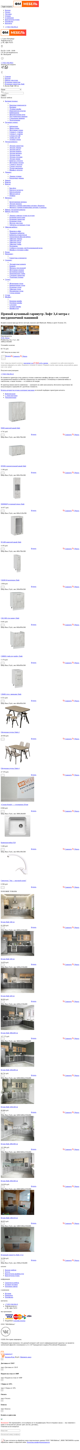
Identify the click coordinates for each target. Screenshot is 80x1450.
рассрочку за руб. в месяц (36, 363)
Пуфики (12, 195)
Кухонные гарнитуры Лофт (14, 84)
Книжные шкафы (15, 301)
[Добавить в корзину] (3, 357)
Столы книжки (14, 293)
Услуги (7, 1272)
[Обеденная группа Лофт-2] (17, 729)
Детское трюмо (14, 159)
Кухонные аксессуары (17, 217)
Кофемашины (14, 113)
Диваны (8, 172)
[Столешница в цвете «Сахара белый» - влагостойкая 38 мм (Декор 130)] (17, 801)
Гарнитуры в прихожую (18, 258)
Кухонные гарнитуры (12, 82)
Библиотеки (13, 126)
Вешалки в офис (15, 231)
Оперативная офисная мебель (20, 237)
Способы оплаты (19, 1321)
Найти (3, 95)
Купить (8, 356)
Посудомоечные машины (18, 116)
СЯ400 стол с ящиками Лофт (11, 694)
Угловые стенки (15, 139)
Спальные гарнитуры (17, 275)
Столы (8, 279)
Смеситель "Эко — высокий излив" (13, 880)
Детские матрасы (15, 153)
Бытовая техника (11, 101)
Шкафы (8, 297)
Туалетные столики (16, 277)
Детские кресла (14, 149)
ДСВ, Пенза (5, 338)
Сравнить (16, 356)
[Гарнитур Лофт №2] (17, 955)
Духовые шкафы (15, 109)
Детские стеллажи (15, 157)
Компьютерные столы (17, 285)
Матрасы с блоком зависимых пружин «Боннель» (27, 205)
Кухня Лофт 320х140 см (9, 1107)
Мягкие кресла (14, 194)
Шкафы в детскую (15, 170)
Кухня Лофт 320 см (7, 959)
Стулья (7, 295)
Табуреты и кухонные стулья (19, 225)
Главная (8, 76)
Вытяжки (12, 107)
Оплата (7, 12)
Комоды (8, 182)
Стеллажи (13, 305)
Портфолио (9, 21)
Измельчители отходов (17, 111)
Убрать (24, 356)
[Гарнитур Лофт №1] (17, 918)
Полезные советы (11, 1286)
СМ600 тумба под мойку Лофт (12, 656)
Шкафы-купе (14, 308)
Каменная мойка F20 (8, 842)
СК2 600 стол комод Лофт (10, 618)
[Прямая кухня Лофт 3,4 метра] (7, 334)
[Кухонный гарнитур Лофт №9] (17, 1214)
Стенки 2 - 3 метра (16, 132)
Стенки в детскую (15, 164)
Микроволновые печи (17, 114)
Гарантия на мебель (12, 1283)
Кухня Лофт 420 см (7, 996)
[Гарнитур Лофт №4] (17, 1029)
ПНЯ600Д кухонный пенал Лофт (12, 504)
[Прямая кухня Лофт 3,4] (33, 334)
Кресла (8, 184)
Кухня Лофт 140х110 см (9, 1218)
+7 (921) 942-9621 (7, 63)
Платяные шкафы (15, 303)
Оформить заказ (25, 1357)
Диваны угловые (15, 176)
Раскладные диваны (16, 178)
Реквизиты (9, 1295)
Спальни (8, 260)
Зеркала (8, 180)
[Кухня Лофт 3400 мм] (20, 334)
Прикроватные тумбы (17, 273)
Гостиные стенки (11, 122)
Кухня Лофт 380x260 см (9, 1033)
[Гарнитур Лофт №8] (17, 1177)
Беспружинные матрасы (18, 202)
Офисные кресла (15, 240)
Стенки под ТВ (14, 136)
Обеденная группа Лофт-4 (10, 768)
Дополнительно (10, 397)
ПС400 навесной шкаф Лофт (11, 542)
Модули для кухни (16, 223)
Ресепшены (13, 246)
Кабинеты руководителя (18, 235)
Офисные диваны (15, 238)
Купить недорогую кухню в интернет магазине (17, 390)
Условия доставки (11, 1284)
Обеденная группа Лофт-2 (10, 732)
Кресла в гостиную (16, 190)
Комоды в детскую (16, 161)
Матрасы (8, 198)
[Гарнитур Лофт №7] (17, 1140)
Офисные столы (15, 242)
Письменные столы (16, 291)
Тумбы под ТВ (14, 137)
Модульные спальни (16, 270)
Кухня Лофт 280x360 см (9, 1144)
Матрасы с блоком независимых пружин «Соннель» (28, 207)
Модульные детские (16, 162)
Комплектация (10, 394)
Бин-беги (12, 188)
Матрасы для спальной (17, 268)
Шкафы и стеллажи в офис (19, 250)
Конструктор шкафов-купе (14, 1274)
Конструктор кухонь (12, 19)
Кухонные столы (15, 221)
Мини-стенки (14, 128)
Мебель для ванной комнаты (15, 209)
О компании (9, 18)
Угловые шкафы (15, 306)
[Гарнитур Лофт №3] (17, 992)
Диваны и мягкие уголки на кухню (22, 215)
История (8, 1293)
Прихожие (9, 254)
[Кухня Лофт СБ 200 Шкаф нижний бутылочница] (17, 576)
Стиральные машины (17, 118)
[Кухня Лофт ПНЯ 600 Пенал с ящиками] (17, 500)
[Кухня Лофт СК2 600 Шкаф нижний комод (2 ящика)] (17, 614)
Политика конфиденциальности (12, 1348)
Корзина (8, 1357)
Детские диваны (15, 147)
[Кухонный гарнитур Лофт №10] (17, 1251)
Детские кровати (15, 151)
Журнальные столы (16, 283)
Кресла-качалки (15, 192)
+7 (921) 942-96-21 (11, 27)
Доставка (8, 14)
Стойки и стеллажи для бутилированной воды (25, 248)
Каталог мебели (10, 1270)
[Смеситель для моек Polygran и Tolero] (17, 877)
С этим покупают (11, 395)
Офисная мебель (11, 227)
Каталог (8, 10)
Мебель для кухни (11, 80)
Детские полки (14, 155)
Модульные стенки (16, 130)
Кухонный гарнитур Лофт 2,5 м (12, 1255)
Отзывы (8, 16)
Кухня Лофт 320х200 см (9, 1070)
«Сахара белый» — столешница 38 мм (14, 804)
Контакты (8, 23)
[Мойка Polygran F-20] (17, 839)
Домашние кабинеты (16, 233)
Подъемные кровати (16, 272)
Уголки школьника (16, 168)
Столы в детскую (15, 166)
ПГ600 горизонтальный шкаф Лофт (13, 466)
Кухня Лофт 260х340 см (9, 1181)
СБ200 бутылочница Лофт (10, 580)
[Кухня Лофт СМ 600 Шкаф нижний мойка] (17, 653)
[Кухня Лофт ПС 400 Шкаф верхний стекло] (17, 538)
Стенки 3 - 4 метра (16, 134)
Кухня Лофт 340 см (7, 922)
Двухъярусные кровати (17, 264)
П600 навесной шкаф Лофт (10, 428)
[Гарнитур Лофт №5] (17, 1066)
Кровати (12, 266)
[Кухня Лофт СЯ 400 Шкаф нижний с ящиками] (17, 691)
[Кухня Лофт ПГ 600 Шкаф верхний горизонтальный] (17, 462)
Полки (7, 252)
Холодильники (14, 120)
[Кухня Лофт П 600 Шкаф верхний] (17, 424)
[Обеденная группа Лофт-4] (17, 765)
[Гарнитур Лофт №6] (17, 1103)
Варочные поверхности (17, 105)
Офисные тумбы (15, 244)
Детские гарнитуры (16, 146)
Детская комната (11, 142)
